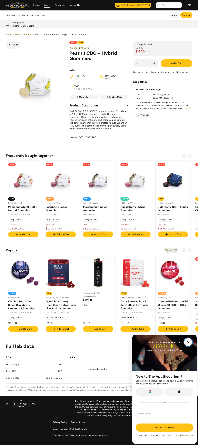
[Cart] (189, 5)
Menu (47, 5)
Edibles (28, 34)
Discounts (60, 5)
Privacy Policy (60, 422)
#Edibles (74, 48)
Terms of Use (78, 422)
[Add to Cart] (154, 63)
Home (36, 5)
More (187, 108)
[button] (98, 105)
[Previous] (184, 155)
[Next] (190, 155)
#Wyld (85, 48)
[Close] (188, 342)
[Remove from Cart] (137, 63)
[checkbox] (15, 220)
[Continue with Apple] (179, 391)
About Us (75, 5)
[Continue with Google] (150, 391)
